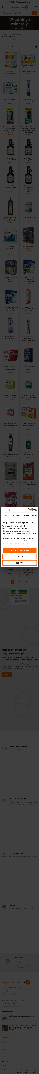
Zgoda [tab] (6, 515)
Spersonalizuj (18, 557)
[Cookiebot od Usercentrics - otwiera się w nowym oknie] (28, 509)
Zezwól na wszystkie (19, 550)
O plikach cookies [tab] (30, 515)
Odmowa (19, 563)
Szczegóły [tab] (16, 515)
